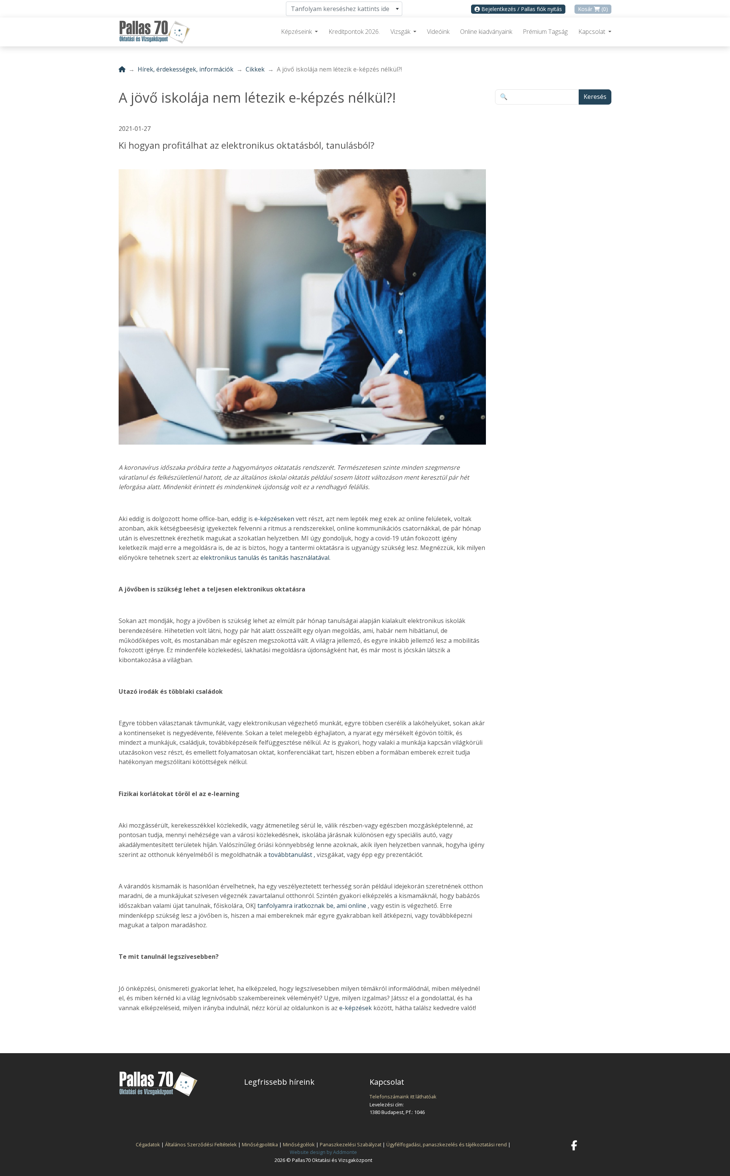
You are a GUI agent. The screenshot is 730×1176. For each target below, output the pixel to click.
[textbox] (344, 9)
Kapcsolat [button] (592, 31)
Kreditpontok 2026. (354, 31)
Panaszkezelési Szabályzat (350, 1144)
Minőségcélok (299, 1144)
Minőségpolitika (260, 1144)
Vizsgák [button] (401, 31)
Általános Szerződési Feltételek (201, 1144)
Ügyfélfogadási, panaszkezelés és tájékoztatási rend (446, 1144)
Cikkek (255, 69)
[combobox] (344, 9)
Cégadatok (148, 1144)
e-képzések (355, 1008)
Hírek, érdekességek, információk (185, 69)
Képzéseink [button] (297, 31)
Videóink (438, 31)
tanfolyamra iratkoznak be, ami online (312, 905)
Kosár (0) (593, 9)
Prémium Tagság (545, 31)
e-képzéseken (274, 519)
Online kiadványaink (486, 31)
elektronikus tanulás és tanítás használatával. (264, 557)
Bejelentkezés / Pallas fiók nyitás (521, 9)
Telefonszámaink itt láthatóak (403, 1096)
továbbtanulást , (291, 854)
